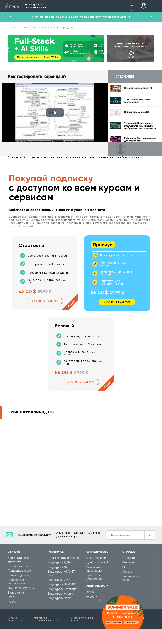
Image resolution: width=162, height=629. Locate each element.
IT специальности (19, 570)
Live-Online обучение (21, 588)
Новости (91, 596)
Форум (12, 601)
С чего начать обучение (63, 557)
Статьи (12, 597)
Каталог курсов (18, 566)
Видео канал (16, 592)
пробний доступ (56, 16)
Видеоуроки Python (60, 562)
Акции (90, 592)
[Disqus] (81, 468)
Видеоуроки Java (59, 579)
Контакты (128, 562)
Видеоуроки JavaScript (62, 589)
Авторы (127, 571)
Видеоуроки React (59, 598)
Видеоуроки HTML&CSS (63, 584)
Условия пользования (15, 619)
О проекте (129, 557)
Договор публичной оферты (81, 619)
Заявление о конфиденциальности (45, 619)
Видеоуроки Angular (61, 593)
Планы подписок (18, 575)
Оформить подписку (45, 301)
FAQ (125, 567)
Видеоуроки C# (58, 567)
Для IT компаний (97, 562)
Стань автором (96, 557)
